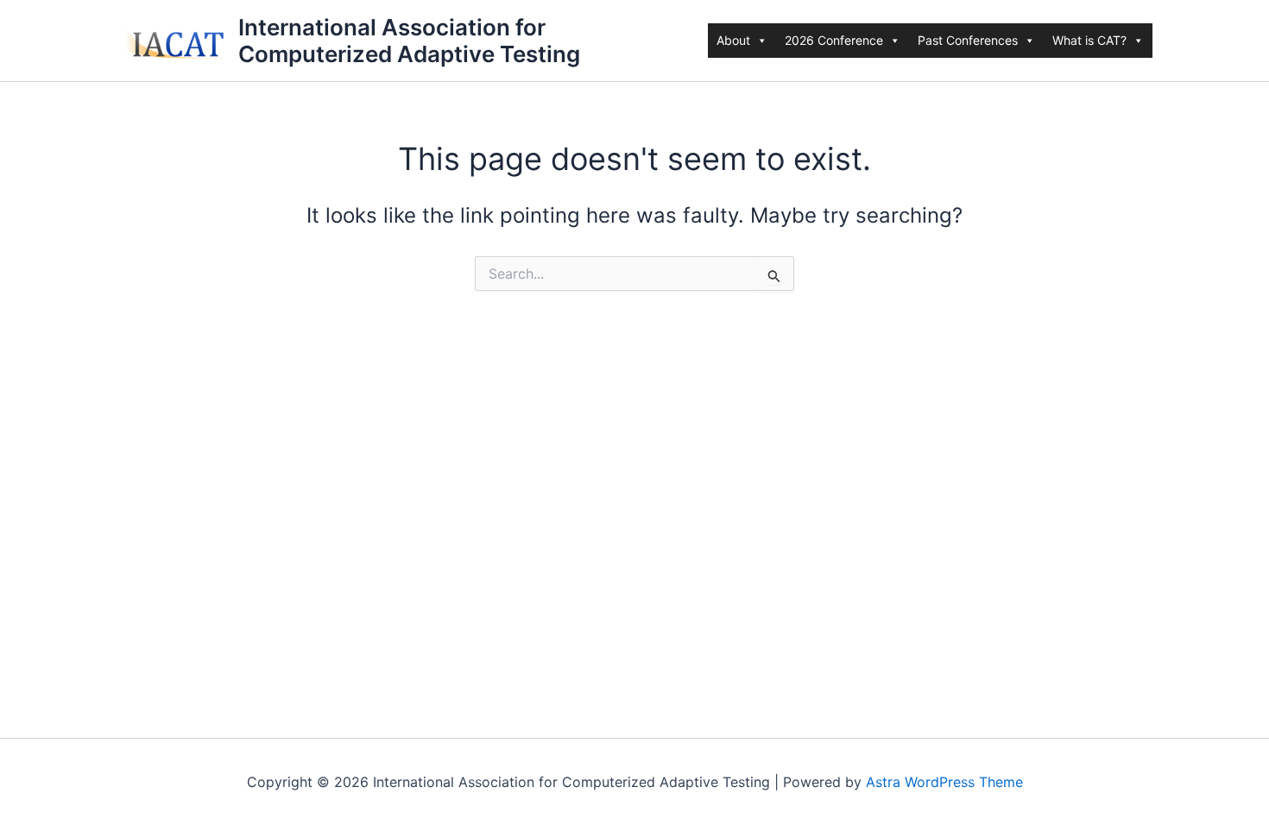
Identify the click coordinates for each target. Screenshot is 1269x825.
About (733, 40)
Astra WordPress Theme (944, 781)
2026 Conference (834, 40)
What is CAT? (1089, 40)
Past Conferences (968, 40)
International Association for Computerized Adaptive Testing (409, 40)
